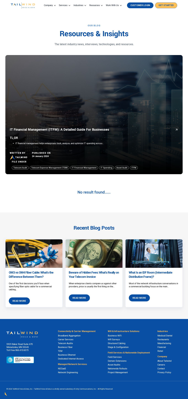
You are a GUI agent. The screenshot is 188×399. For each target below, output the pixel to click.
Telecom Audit (20, 167)
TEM (60, 351)
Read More (19, 300)
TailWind (21, 157)
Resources (94, 5)
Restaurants (163, 339)
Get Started (166, 5)
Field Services (115, 357)
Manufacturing (164, 343)
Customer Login (140, 5)
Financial (161, 347)
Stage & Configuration (118, 347)
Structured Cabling (116, 343)
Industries (78, 5)
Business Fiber (65, 347)
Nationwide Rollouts (117, 368)
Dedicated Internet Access (71, 358)
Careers (161, 364)
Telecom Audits (65, 343)
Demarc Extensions (117, 361)
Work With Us (112, 5)
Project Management (118, 372)
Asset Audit (121, 167)
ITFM (133, 167)
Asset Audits (114, 364)
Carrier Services (65, 339)
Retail (160, 351)
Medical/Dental (164, 335)
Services (63, 5)
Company (48, 5)
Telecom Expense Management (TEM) (49, 167)
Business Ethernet (67, 355)
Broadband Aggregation (69, 335)
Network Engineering (68, 372)
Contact (161, 368)
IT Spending (106, 167)
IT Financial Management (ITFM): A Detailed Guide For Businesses (59, 129)
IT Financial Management (84, 167)
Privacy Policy (164, 372)
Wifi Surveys (114, 339)
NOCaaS (62, 368)
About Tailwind (164, 361)
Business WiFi (115, 335)
